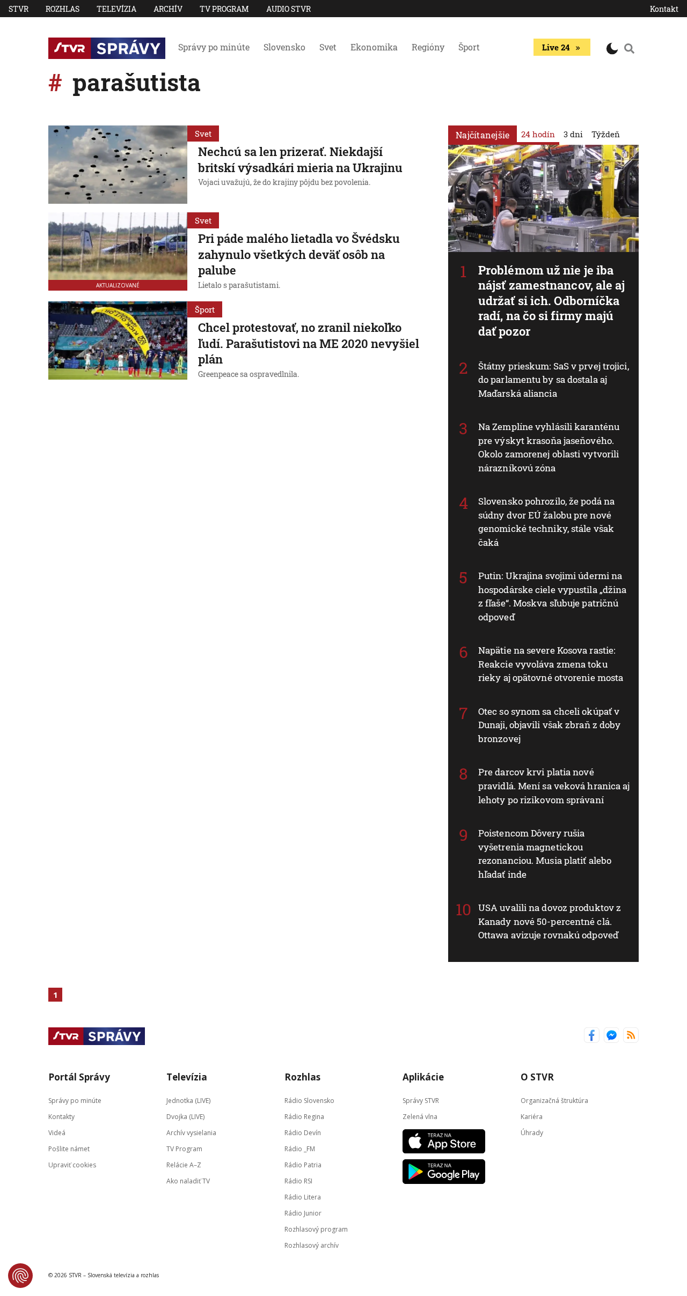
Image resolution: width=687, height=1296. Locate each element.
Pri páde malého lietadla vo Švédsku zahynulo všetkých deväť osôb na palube (299, 254)
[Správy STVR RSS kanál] (631, 1036)
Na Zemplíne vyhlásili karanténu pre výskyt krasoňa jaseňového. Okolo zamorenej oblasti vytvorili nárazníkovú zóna (548, 447)
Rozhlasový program (316, 1228)
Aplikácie (423, 1077)
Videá (56, 1132)
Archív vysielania (191, 1132)
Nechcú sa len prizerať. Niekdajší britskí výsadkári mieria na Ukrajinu (300, 159)
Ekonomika (374, 47)
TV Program (224, 9)
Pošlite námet (69, 1148)
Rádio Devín (302, 1132)
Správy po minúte (214, 47)
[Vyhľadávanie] (629, 48)
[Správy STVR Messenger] (611, 1036)
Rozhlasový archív (311, 1244)
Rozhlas (62, 9)
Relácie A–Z (183, 1164)
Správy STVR (421, 1100)
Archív (168, 9)
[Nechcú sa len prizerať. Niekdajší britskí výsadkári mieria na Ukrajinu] (117, 164)
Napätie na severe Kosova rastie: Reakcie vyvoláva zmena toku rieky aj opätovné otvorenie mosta (550, 664)
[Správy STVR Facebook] (592, 1036)
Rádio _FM (299, 1148)
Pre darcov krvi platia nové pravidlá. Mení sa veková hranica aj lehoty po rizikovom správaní (554, 785)
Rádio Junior (302, 1212)
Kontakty (61, 1116)
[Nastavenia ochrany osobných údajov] (20, 1275)
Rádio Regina (304, 1116)
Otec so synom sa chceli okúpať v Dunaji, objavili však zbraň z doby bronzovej (549, 725)
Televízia (116, 9)
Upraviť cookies (72, 1164)
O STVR (537, 1077)
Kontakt (664, 9)
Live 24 (555, 47)
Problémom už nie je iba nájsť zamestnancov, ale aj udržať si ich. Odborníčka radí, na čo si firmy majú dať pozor (551, 300)
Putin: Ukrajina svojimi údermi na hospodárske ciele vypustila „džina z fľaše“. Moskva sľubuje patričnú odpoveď (552, 596)
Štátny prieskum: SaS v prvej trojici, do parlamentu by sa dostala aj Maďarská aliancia (553, 379)
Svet (328, 47)
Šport (469, 47)
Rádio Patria (302, 1164)
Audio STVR (288, 9)
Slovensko (284, 47)
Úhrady (532, 1132)
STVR (18, 9)
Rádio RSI (298, 1180)
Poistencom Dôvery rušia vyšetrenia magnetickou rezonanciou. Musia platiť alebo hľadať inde (544, 853)
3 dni (573, 134)
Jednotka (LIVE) (188, 1100)
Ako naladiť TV (188, 1180)
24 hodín (538, 134)
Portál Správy (79, 1077)
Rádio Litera (302, 1196)
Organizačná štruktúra (554, 1100)
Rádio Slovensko (309, 1100)
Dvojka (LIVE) (185, 1116)
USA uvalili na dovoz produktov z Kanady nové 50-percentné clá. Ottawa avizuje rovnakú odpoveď (549, 921)
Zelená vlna (420, 1116)
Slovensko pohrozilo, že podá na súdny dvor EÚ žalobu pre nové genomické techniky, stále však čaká (546, 522)
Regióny (428, 47)
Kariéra (532, 1116)
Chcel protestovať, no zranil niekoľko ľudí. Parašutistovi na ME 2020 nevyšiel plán (308, 343)
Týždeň (605, 134)
